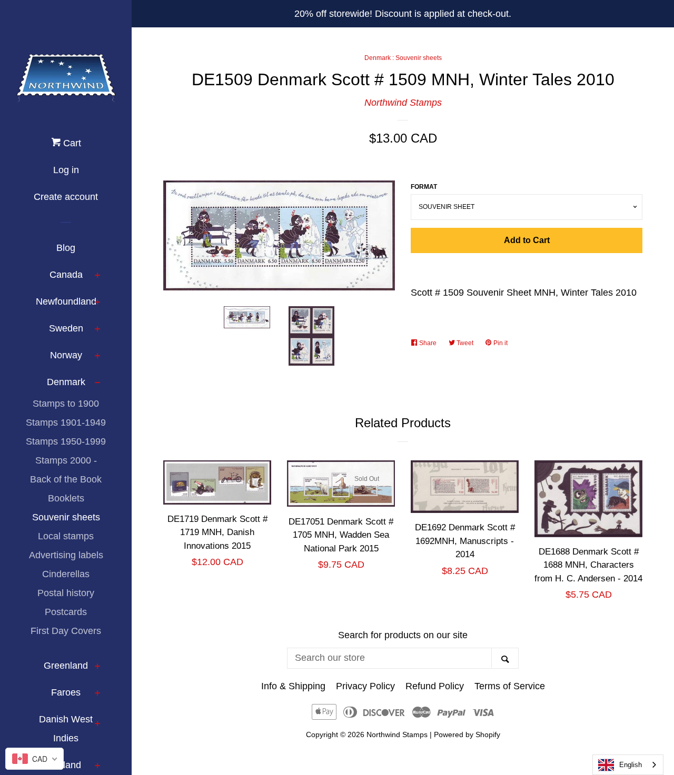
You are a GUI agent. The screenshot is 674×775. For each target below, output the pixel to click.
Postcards (66, 612)
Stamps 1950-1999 (66, 441)
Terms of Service (509, 686)
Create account (66, 197)
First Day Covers (66, 631)
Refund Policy (434, 686)
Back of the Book (66, 479)
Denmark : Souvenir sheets (403, 58)
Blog (65, 248)
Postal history (65, 593)
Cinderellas (66, 574)
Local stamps (66, 536)
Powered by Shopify (467, 734)
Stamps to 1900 (66, 403)
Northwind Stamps (403, 102)
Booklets (66, 498)
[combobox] (627, 764)
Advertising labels (66, 555)
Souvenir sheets (66, 517)
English (630, 765)
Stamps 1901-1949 (66, 422)
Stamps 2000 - (66, 460)
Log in (66, 170)
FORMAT (424, 186)
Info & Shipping (293, 686)
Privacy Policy (365, 686)
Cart (71, 143)
